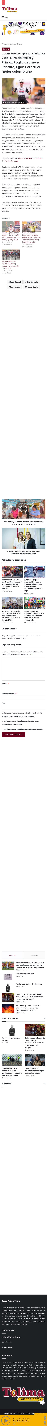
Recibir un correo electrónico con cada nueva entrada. (23, 729)
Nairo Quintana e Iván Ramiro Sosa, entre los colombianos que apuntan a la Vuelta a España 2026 (11, 615)
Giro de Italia (32, 282)
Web (3, 703)
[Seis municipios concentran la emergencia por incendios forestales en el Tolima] (8, 1008)
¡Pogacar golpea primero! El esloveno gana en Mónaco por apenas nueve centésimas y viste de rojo (33, 585)
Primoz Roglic (32, 287)
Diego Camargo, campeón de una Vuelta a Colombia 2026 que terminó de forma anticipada (34, 615)
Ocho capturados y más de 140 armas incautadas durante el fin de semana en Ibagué (29, 996)
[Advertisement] (23, 394)
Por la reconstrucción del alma (29, 984)
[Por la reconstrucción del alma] (8, 987)
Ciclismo (19, 44)
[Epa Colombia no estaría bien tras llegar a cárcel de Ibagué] (35, 1060)
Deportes (11, 44)
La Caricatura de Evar (25, 974)
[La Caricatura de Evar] (8, 977)
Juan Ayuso (15, 287)
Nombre (5, 683)
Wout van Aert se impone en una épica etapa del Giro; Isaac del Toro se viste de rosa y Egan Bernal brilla (31, 237)
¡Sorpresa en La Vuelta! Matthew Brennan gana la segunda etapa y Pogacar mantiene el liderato (11, 584)
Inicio (5, 44)
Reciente (34, 955)
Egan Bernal (15, 282)
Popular (12, 955)
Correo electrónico (9, 693)
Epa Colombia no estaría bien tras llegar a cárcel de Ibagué (34, 1070)
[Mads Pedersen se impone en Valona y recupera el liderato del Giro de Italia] (11, 255)
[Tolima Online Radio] (23, 28)
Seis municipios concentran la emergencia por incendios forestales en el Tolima (28, 1007)
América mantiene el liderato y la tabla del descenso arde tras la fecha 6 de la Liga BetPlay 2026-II (30, 965)
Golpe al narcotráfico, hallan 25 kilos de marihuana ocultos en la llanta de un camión (12, 1072)
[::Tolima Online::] (9, 9)
